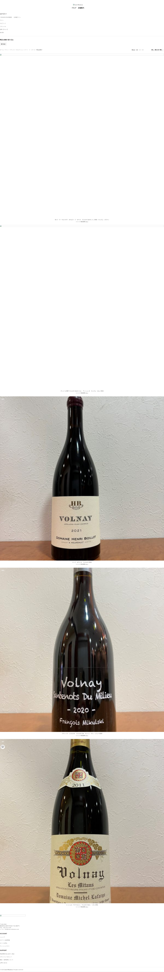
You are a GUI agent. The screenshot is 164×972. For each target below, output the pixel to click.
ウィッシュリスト (5, 946)
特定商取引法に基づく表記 (7, 954)
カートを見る (3, 943)
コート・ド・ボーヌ (29, 49)
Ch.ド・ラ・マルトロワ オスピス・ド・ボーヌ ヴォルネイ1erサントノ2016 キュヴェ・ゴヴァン (82, 219)
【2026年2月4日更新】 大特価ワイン (10, 17)
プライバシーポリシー (6, 957)
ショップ (2, 937)
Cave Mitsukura (8, 969)
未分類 (2, 32)
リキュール (3, 26)
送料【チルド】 (4, 29)
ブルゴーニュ (19, 49)
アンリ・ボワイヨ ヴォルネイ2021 (82, 562)
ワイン (2, 20)
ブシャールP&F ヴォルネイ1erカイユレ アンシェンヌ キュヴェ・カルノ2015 (82, 391)
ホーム (2, 49)
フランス (12, 49)
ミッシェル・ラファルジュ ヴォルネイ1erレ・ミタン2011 (82, 905)
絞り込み (3, 44)
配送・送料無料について (6, 959)
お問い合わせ (3, 962)
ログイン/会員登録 (5, 940)
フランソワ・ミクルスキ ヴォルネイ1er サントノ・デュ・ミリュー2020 (82, 733)
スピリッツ (3, 23)
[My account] (149, 1)
